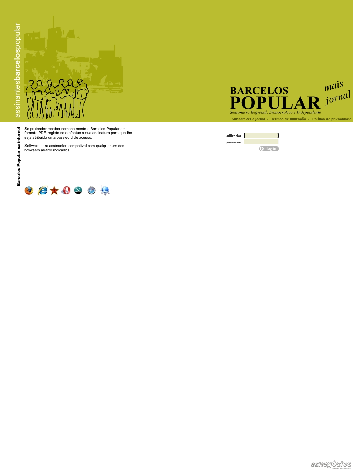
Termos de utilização (288, 119)
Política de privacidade (331, 119)
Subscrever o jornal (248, 119)
